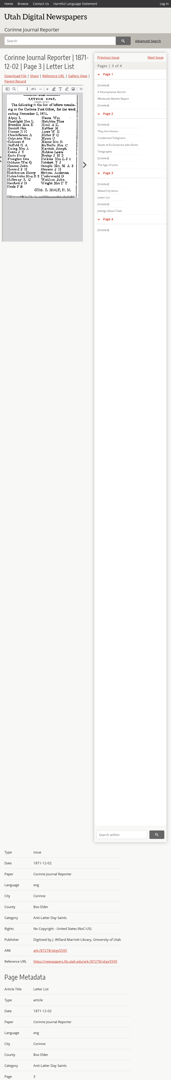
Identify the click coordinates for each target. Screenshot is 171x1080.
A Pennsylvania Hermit (112, 92)
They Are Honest (108, 131)
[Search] (123, 41)
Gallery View (77, 76)
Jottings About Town (110, 211)
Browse (23, 4)
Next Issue (155, 57)
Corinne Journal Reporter (31, 30)
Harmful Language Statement (75, 4)
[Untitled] (103, 85)
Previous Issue (108, 57)
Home (8, 4)
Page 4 (108, 219)
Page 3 (108, 173)
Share (34, 76)
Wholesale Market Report (113, 99)
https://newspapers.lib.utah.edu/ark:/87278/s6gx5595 (75, 961)
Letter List (104, 197)
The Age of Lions (108, 165)
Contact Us (41, 4)
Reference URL (53, 76)
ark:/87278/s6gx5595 (50, 950)
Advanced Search (148, 41)
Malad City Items (108, 191)
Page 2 (108, 114)
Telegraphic (105, 151)
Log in (164, 4)
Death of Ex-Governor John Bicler (118, 145)
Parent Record (15, 81)
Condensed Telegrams (112, 138)
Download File (15, 76)
